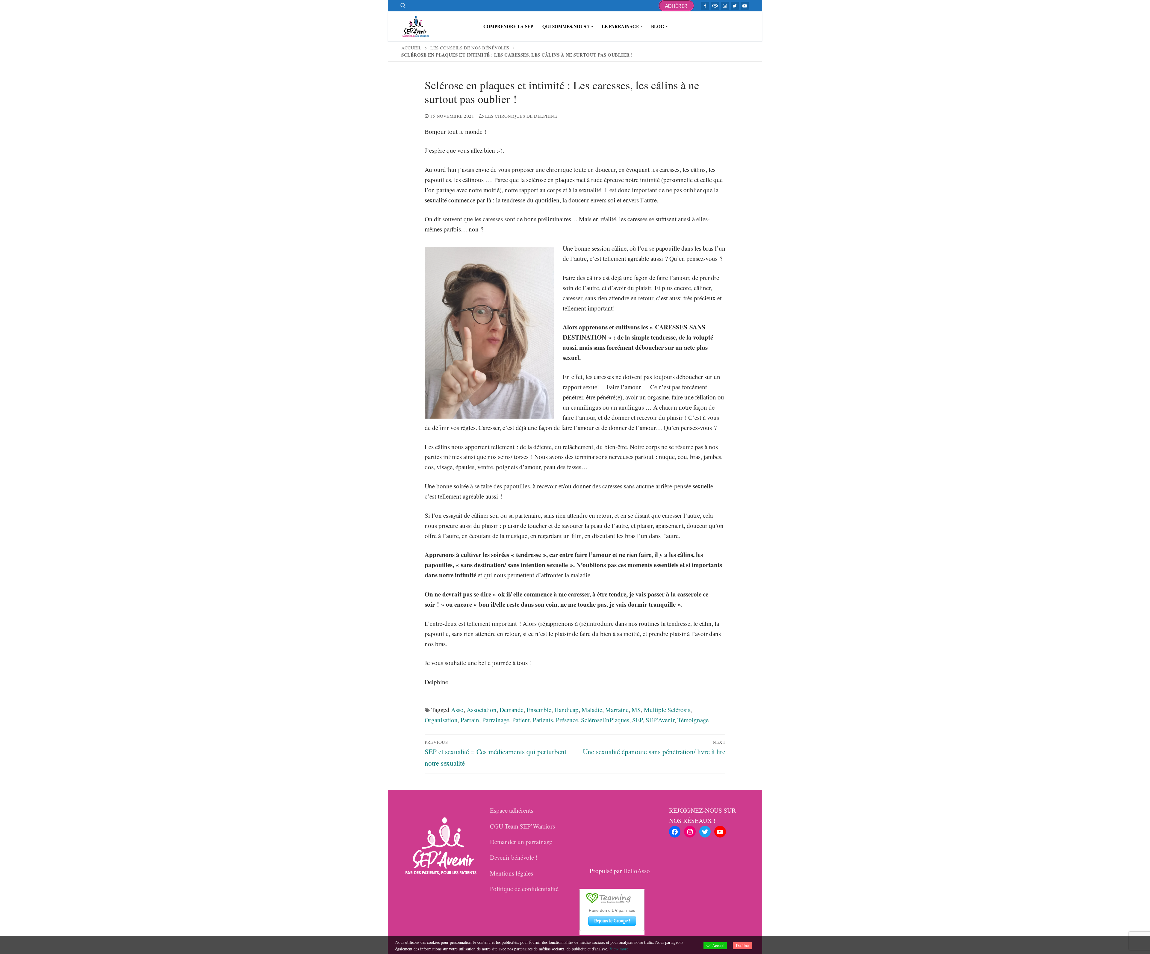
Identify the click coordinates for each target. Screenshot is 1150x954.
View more (618, 949)
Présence (567, 720)
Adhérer (676, 6)
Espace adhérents (511, 810)
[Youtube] (745, 6)
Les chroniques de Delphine (520, 116)
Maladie (592, 709)
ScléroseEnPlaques (605, 720)
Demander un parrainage (521, 842)
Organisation (441, 720)
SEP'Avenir (660, 720)
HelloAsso (636, 871)
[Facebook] (705, 6)
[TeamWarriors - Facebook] (715, 6)
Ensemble (538, 709)
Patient (521, 720)
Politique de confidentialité (524, 889)
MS (636, 709)
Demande (511, 709)
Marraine (617, 709)
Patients (543, 720)
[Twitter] (735, 6)
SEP (637, 720)
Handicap (566, 709)
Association (482, 709)
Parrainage (495, 720)
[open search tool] (403, 5)
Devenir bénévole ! (514, 857)
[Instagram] (725, 6)
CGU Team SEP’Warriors (522, 826)
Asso (457, 709)
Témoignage (693, 720)
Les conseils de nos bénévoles (469, 48)
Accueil (411, 48)
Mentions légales (511, 873)
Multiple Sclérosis (667, 709)
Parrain (470, 720)
